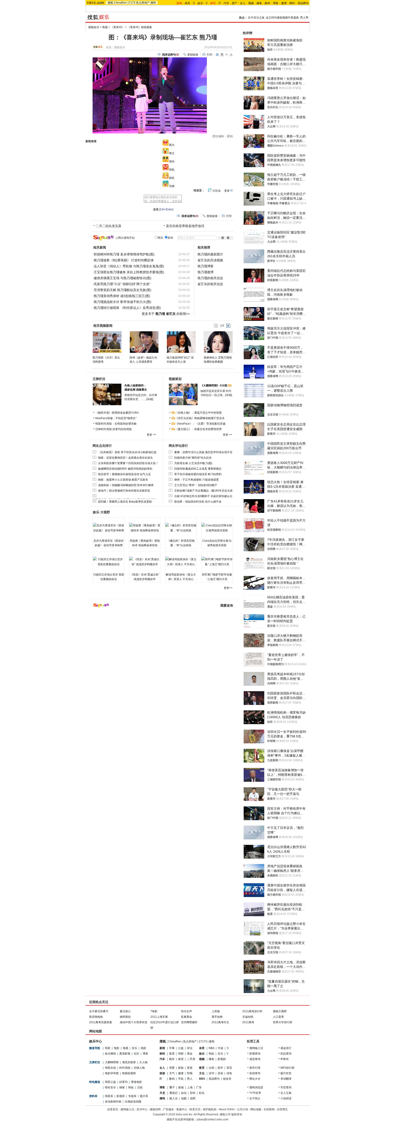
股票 (172, 1053)
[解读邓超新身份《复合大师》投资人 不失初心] (180, 562)
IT (220, 3)
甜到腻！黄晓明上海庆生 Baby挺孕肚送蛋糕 (125, 501)
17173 (131, 2)
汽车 (226, 3)
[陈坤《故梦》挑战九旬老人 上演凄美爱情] (144, 342)
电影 (116, 1048)
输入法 (173, 1098)
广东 (199, 1087)
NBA (211, 1048)
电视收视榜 (129, 1073)
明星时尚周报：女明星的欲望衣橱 (115, 423)
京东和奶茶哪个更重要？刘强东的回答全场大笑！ (128, 463)
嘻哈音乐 (110, 1087)
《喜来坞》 (117, 27)
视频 (251, 3)
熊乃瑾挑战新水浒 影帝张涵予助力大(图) (122, 302)
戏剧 (143, 1048)
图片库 (144, 1096)
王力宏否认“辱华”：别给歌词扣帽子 (195, 485)
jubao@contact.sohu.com (212, 1119)
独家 (122, 1087)
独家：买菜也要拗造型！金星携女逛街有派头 (125, 457)
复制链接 (192, 54)
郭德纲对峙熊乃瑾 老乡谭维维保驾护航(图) (124, 254)
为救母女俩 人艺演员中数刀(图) (193, 463)
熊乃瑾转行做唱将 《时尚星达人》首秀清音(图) (127, 308)
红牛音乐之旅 (256, 17)
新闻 (162, 1048)
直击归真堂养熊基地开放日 (185, 226)
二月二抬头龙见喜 (108, 226)
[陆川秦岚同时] (181, 342)
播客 (259, 3)
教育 (202, 1067)
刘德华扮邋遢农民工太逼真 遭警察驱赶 (198, 468)
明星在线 (110, 1067)
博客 (275, 3)
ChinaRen (120, 2)
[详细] (149, 399)
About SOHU (227, 1109)
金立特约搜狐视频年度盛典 (282, 17)
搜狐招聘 (155, 1109)
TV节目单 (255, 1093)
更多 (227, 190)
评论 (189, 1048)
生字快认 (254, 1098)
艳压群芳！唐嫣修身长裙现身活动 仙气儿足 (124, 474)
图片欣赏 (285, 1073)
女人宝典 (285, 1093)
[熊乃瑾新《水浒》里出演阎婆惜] (107, 342)
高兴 (171, 145)
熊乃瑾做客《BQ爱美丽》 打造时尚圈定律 (124, 260)
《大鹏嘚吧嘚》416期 (214, 385)
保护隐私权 (209, 1109)
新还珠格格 (96, 1016)
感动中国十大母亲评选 (133, 1022)
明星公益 (110, 1082)
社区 (136, 1053)
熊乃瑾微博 (206, 272)
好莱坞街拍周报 (122, 429)
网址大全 (254, 1078)
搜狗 (153, 2)
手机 (181, 1078)
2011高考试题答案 (100, 1022)
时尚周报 (124, 1067)
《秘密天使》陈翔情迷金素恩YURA (117, 412)
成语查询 (254, 1059)
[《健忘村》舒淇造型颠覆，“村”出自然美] (180, 528)
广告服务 (168, 1109)
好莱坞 (123, 1082)
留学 (220, 1067)
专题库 (132, 1096)
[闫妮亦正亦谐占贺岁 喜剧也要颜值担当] (108, 562)
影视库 (121, 1096)
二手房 (191, 1059)
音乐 (134, 1048)
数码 (172, 1078)
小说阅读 (285, 1098)
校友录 (227, 1078)
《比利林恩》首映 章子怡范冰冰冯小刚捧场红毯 (127, 452)
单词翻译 (285, 1078)
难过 (171, 153)
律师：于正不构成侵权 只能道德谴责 (196, 479)
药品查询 (285, 1053)
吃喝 (189, 1073)
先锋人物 (139, 1067)
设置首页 (112, 1109)
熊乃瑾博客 (206, 266)
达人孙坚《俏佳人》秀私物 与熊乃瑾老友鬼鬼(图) (129, 266)
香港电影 (136, 1082)
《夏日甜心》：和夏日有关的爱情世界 (198, 429)
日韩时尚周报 (103, 429)
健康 (181, 1073)
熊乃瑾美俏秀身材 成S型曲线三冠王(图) (122, 296)
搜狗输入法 (256, 1048)
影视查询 (254, 1053)
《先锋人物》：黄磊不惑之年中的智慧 (198, 412)
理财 (181, 1053)
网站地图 (255, 1109)
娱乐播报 (110, 1053)
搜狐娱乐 (93, 27)
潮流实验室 (129, 1062)
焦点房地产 (143, 2)
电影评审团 (112, 1073)
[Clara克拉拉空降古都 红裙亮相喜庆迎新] (216, 528)
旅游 (162, 1073)
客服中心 (181, 1109)
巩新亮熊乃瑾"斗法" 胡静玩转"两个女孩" (122, 284)
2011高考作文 (220, 1022)
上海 (190, 1087)
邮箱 (181, 1087)
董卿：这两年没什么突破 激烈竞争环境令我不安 (203, 452)
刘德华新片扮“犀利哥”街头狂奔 (193, 457)
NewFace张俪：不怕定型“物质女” (115, 418)
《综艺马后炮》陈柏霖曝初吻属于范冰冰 (199, 418)
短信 (184, 1093)
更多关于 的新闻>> (166, 314)
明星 (107, 1048)
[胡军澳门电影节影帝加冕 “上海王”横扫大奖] (216, 562)
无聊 (171, 186)
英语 (229, 1067)
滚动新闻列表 (113, 1101)
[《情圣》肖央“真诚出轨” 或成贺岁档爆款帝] (144, 562)
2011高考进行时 (252, 1011)
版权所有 (236, 1114)
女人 (243, 3)
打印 (209, 54)
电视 (105, 27)
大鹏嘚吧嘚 (112, 1062)
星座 (189, 1067)
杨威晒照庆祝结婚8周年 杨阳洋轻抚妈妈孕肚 (125, 468)
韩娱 (131, 1087)
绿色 (229, 1073)
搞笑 (171, 177)
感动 (171, 161)
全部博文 (282, 1109)
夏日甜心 (125, 1011)
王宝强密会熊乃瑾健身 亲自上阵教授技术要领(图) (129, 272)
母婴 (172, 1067)
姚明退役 (125, 1016)
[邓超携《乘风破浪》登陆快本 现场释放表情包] (144, 528)
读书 (211, 1073)
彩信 (201, 1093)
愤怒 (171, 169)
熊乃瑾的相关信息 (210, 278)
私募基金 (186, 1016)
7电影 (153, 1011)
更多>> (228, 587)
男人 (189, 1078)
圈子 (172, 1087)
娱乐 (200, 3)
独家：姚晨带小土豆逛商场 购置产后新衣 (123, 479)
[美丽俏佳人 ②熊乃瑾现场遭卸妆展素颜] (218, 342)
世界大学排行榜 (282, 1022)
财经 (162, 1053)
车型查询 (285, 1087)
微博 (284, 3)
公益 (181, 1048)
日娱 (140, 1087)
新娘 (181, 1067)
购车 (172, 1059)
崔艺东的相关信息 (210, 284)
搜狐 (110, 2)
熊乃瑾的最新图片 (210, 254)
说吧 (192, 1098)
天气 (172, 1073)
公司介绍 (242, 1109)
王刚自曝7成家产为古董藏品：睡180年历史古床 (203, 490)
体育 (187, 3)
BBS (292, 3)
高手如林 (217, 1016)
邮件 (267, 3)
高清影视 (124, 1053)
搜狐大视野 (280, 1011)
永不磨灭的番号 (98, 1011)
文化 (202, 1073)
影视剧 (222, 1059)
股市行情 (254, 1067)
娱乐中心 (95, 1041)
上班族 (216, 1011)
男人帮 (304, 17)
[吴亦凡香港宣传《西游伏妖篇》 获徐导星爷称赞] (108, 528)
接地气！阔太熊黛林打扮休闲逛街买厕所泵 (124, 490)
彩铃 (192, 1093)
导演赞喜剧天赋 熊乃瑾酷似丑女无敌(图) (122, 290)
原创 (220, 1073)
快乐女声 (186, 1011)
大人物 (143, 1062)
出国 (211, 1067)
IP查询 (284, 1059)
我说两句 (303, 3)
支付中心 (141, 1109)
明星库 (109, 1096)
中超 (220, 1048)
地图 (184, 1098)
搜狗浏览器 (256, 1087)
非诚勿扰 (247, 1016)
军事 (172, 1048)
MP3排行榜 (287, 1067)
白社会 (217, 190)
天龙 (162, 1093)
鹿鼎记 (173, 1093)
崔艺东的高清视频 (210, 260)
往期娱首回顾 (133, 1101)
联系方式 (194, 1109)
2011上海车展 (159, 1016)
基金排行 (285, 1048)
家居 (181, 1059)
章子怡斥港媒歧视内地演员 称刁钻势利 (198, 474)
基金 (189, 1053)
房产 (234, 3)
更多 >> (151, 434)
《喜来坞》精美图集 (139, 27)
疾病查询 (254, 1073)
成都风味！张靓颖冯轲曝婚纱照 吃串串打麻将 (126, 485)
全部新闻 (269, 1109)
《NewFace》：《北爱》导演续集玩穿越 (200, 423)
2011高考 (248, 1022)
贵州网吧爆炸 (189, 1022)
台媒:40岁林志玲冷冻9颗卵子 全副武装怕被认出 (203, 496)
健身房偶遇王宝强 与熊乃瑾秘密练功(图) (122, 278)
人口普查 (278, 1016)
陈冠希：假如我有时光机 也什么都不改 (198, 501)
